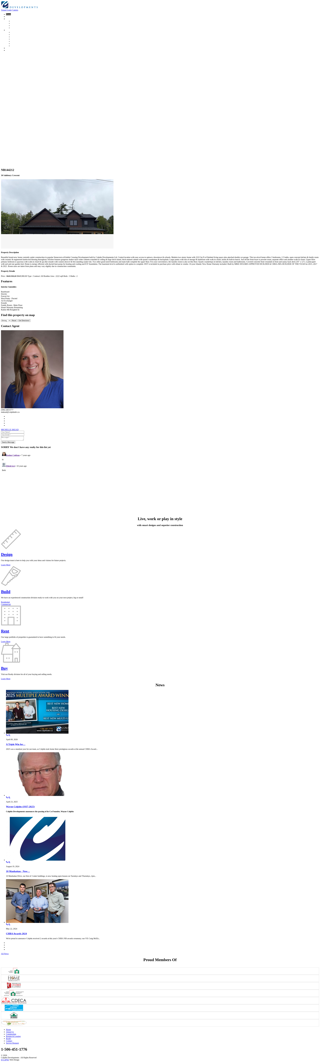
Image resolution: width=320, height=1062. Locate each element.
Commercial (6, 604)
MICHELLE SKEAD (10, 429)
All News (5, 954)
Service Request (12, 1043)
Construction (11, 1034)
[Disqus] (160, 482)
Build (5, 591)
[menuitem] (8, 14)
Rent (5, 631)
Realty (8, 1039)
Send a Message (8, 442)
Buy (4, 668)
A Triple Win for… (15, 744)
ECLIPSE (5, 1060)
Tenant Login (6, 10)
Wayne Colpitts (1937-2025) (20, 806)
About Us (10, 1032)
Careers (15, 10)
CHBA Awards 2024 (16, 933)
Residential (5, 602)
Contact (9, 1041)
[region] (160, 109)
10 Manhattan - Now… (18, 871)
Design (6, 554)
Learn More (5, 565)
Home (8, 1030)
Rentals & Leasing (13, 1036)
